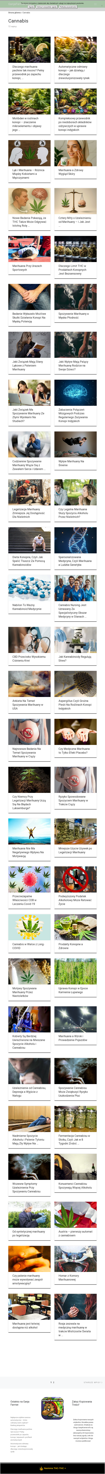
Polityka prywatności (68, 7)
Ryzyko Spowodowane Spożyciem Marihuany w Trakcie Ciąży (73, 800)
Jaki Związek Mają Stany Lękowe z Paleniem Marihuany (27, 365)
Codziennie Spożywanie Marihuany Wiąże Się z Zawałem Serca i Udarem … (28, 465)
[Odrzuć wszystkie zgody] (102, 5)
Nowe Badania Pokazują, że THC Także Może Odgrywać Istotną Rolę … (29, 221)
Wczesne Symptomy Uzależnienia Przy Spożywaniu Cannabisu (26, 1187)
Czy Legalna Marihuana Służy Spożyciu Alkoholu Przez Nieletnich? (73, 513)
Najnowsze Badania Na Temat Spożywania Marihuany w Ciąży (26, 752)
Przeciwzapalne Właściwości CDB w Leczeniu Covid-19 (24, 900)
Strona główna (14, 13)
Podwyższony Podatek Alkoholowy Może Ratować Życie (75, 900)
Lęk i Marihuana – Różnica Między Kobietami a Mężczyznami (28, 174)
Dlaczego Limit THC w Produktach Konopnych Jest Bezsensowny (72, 269)
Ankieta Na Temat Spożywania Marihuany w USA (27, 704)
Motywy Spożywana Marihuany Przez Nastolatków (24, 992)
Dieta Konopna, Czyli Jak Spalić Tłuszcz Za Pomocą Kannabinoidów (28, 561)
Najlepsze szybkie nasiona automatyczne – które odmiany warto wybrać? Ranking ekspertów (20, 1421)
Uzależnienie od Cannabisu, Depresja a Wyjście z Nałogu (29, 1091)
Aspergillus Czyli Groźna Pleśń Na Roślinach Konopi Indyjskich (75, 704)
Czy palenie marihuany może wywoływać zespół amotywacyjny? (27, 1279)
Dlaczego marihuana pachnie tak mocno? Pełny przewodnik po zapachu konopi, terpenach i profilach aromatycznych (21, 1434)
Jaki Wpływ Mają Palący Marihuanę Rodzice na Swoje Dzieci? (73, 365)
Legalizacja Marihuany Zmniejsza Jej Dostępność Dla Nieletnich (28, 513)
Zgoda (31, 7)
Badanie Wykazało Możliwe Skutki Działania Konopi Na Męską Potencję (29, 317)
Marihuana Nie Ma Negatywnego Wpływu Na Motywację (28, 852)
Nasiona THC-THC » (55, 1468)
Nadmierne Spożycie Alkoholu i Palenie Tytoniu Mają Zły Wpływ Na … (28, 1139)
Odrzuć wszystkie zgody (47, 7)
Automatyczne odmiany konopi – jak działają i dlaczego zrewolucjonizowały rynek (21, 1448)
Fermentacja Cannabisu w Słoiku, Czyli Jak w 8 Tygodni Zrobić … (74, 1139)
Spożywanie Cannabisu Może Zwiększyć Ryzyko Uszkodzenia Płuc (73, 1091)
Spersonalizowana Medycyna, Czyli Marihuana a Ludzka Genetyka (75, 561)
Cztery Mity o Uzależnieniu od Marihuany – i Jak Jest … (75, 221)
